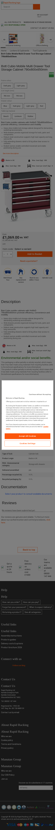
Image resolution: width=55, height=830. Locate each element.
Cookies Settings (28, 444)
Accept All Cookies (27, 436)
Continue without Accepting (40, 394)
